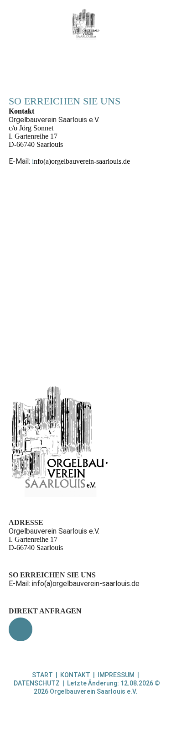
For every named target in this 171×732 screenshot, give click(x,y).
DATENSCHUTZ (37, 683)
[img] (85, 24)
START (42, 675)
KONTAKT (75, 675)
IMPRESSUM (116, 675)
